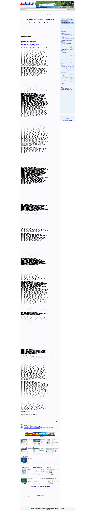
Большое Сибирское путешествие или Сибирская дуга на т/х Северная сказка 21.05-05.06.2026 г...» (67, 33)
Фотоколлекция (49, 447)
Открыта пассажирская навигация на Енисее (30, 423)
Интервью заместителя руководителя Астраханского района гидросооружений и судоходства (38, 427)
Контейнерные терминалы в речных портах (30, 429)
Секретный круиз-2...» (64, 37)
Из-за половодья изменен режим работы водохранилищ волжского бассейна (35, 430)
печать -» (57, 421)
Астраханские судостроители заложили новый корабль (32, 428)
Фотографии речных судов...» (65, 44)
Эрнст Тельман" (43, 500)
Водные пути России (37, 447)
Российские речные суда (25, 467)
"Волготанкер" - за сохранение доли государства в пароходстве (33, 426)
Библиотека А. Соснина (38, 467)
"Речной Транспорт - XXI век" (46, 498)
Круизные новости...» (64, 52)
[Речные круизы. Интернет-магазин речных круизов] (39, 435)
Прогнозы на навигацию (27, 425)
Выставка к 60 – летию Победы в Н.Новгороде (31, 422)
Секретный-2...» (64, 36)
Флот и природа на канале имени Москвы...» (68, 43)
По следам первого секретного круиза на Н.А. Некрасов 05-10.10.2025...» (67, 38)
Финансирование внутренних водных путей (30, 424)
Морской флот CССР (25, 456)
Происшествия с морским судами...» (66, 54)
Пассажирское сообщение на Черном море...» (68, 53)
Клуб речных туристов (25, 447)
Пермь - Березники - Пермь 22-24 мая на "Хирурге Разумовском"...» (66, 34)
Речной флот (49, 467)
